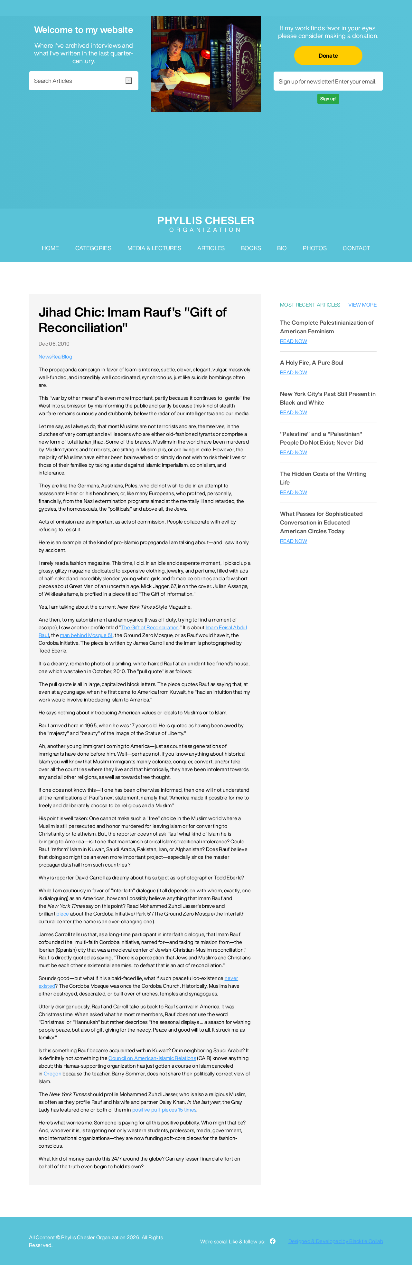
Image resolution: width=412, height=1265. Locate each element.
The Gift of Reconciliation (150, 627)
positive (141, 1109)
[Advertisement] (206, 160)
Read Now (293, 341)
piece (62, 913)
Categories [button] (93, 248)
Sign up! (328, 98)
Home (50, 248)
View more (362, 304)
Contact (356, 248)
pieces (169, 1109)
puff (156, 1109)
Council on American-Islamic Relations (152, 1058)
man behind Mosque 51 (86, 635)
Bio (282, 248)
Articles (211, 248)
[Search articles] (129, 80)
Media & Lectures (154, 248)
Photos (315, 248)
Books (251, 248)
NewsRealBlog (55, 356)
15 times (187, 1109)
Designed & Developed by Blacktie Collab (335, 1241)
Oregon (52, 1073)
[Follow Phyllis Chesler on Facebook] (273, 1241)
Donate (328, 55)
